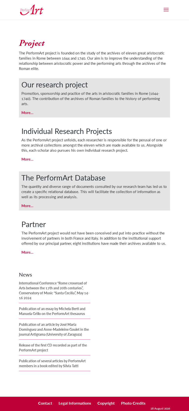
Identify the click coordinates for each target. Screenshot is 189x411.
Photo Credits (133, 403)
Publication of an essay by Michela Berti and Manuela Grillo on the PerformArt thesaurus (52, 311)
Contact (45, 403)
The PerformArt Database (63, 177)
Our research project (54, 84)
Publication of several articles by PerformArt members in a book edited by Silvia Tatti (52, 363)
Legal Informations (75, 403)
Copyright (106, 403)
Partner (33, 224)
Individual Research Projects (66, 131)
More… (27, 112)
